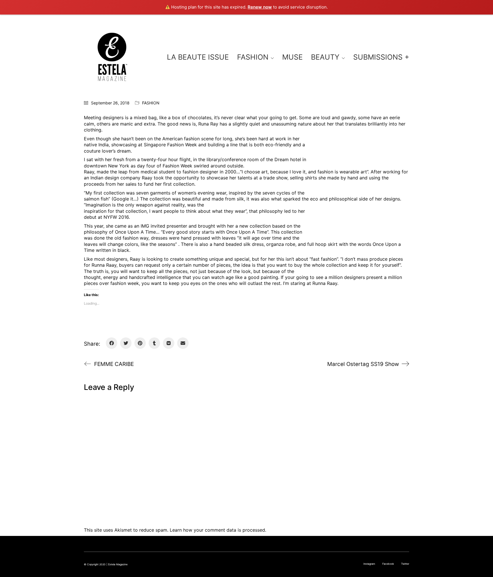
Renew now (260, 7)
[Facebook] (111, 343)
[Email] (183, 343)
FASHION (150, 102)
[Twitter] (126, 343)
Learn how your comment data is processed (217, 530)
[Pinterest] (140, 343)
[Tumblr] (154, 343)
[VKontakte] (168, 343)
